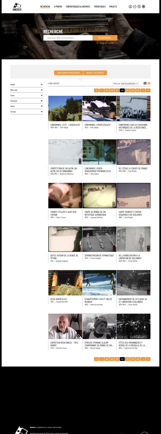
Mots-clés (13, 90)
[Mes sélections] (134, 6)
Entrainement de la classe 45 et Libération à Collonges (133, 300)
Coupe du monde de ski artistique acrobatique (95, 213)
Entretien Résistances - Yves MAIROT (64, 344)
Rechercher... (105, 37)
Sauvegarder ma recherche (68, 72)
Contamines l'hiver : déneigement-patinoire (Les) (98, 170)
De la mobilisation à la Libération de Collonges (130, 257)
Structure (13, 100)
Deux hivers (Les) (58, 299)
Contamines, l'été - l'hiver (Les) (65, 124)
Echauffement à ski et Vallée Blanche (98, 300)
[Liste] (145, 83)
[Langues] (143, 6)
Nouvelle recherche (95, 72)
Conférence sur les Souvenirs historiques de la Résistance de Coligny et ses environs (133, 127)
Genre (12, 106)
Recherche (45, 6)
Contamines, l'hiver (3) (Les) (97, 124)
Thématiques (99, 6)
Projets (113, 6)
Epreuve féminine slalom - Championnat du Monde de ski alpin (98, 345)
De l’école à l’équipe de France (133, 168)
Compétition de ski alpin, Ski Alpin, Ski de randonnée (63, 170)
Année (12, 84)
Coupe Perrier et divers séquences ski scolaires (130, 213)
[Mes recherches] (139, 6)
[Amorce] (17, 6)
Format (13, 111)
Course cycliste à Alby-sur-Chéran (63, 213)
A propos (58, 6)
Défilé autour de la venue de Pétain (64, 257)
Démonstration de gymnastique (99, 255)
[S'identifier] (130, 6)
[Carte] (149, 83)
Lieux (12, 95)
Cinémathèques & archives (78, 6)
